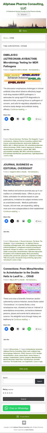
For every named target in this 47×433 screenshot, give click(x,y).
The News (25, 139)
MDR (34, 149)
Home (5, 38)
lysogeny (28, 357)
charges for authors (17, 249)
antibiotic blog (36, 141)
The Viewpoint (33, 139)
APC (23, 245)
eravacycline (12, 251)
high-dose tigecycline (35, 251)
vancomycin (7, 260)
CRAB (18, 147)
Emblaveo (38, 147)
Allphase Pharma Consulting (22, 141)
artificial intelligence (9, 247)
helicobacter (18, 149)
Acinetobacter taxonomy (34, 349)
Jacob (16, 355)
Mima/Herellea (36, 357)
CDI (26, 145)
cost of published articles (32, 249)
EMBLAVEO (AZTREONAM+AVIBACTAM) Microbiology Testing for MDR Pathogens (20, 60)
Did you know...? (15, 241)
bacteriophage (8, 353)
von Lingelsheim (27, 362)
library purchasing (32, 254)
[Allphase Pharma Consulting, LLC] (23, 27)
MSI (21, 151)
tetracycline (11, 258)
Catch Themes (29, 430)
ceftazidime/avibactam (35, 145)
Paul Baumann (28, 359)
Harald (25, 70)
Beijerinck (16, 353)
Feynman (29, 353)
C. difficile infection (18, 145)
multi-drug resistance (33, 151)
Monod (5, 359)
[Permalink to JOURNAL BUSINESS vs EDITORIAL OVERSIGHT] (22, 187)
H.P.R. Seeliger (37, 353)
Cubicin (23, 147)
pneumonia (16, 256)
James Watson (33, 355)
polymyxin (24, 256)
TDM (4, 258)
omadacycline (8, 256)
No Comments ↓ (34, 70)
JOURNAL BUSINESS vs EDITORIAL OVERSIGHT (18, 166)
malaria (25, 149)
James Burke (23, 355)
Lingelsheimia (14, 357)
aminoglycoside (16, 245)
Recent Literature (15, 139)
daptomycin (30, 147)
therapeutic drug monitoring (25, 258)
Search (5, 377)
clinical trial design (9, 147)
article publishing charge (34, 245)
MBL (30, 149)
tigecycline (37, 258)
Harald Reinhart (8, 149)
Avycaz (5, 143)
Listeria (21, 357)
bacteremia (27, 143)
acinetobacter (7, 141)
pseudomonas (26, 153)
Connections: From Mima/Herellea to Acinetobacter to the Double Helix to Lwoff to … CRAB (23, 272)
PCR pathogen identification (12, 153)
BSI (10, 145)
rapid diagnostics (37, 153)
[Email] (24, 423)
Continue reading (18, 109)
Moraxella (11, 359)
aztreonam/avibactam (16, 143)
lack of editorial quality (18, 254)
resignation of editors (35, 256)
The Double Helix (15, 362)
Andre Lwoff (26, 351)
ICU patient (7, 254)
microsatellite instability (11, 151)
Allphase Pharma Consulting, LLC (23, 6)
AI (26, 243)
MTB (24, 151)
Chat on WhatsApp (18, 408)
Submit (23, 399)
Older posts (23, 369)
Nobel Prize (19, 359)
